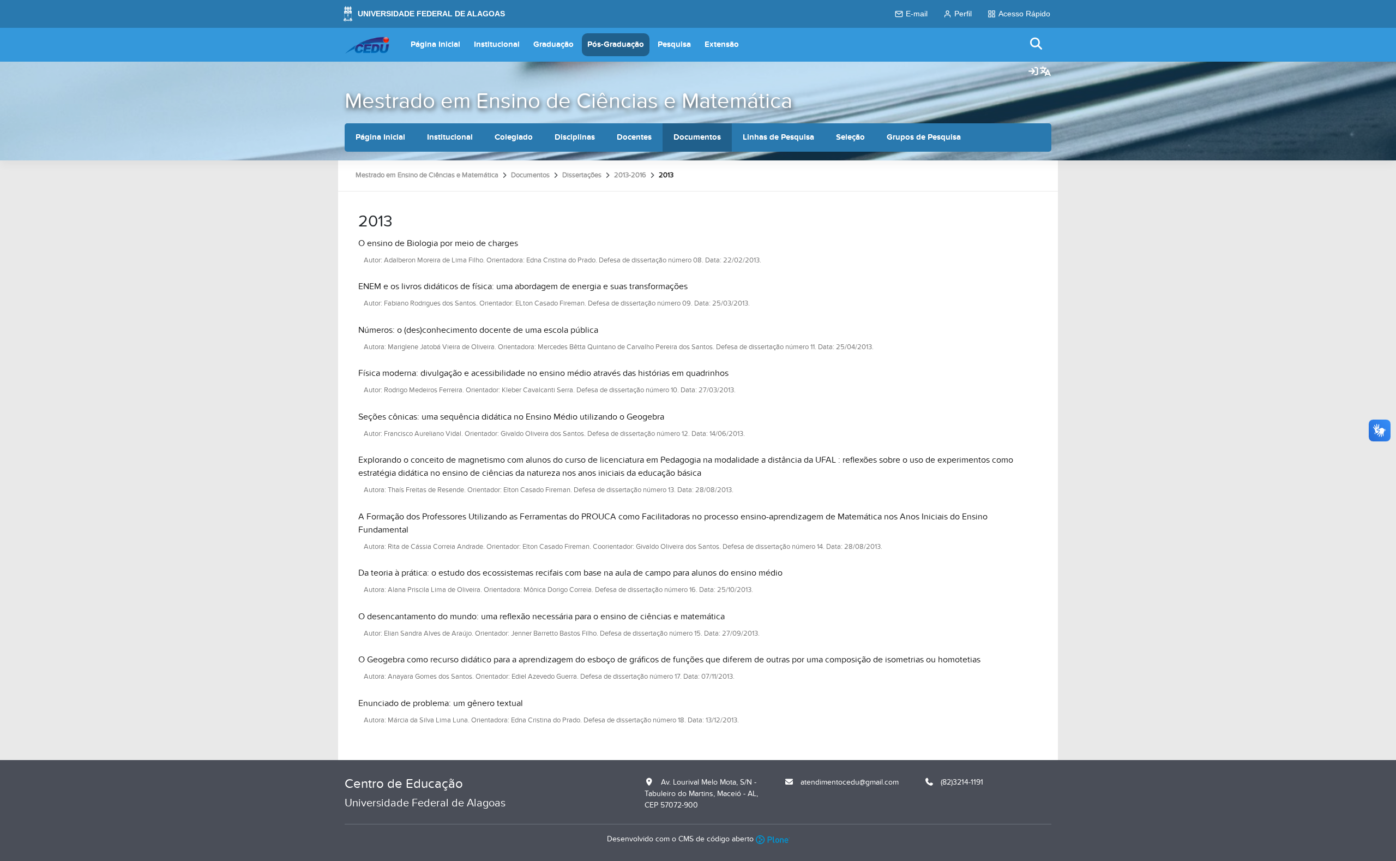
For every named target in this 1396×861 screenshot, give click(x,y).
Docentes (634, 137)
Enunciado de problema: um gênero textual (440, 703)
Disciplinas (575, 137)
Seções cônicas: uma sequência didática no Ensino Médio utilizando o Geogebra (511, 416)
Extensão (722, 44)
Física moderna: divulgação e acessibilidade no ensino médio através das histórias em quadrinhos (543, 373)
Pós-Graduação (615, 44)
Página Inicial (435, 44)
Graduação (553, 44)
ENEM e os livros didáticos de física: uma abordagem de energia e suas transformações (523, 286)
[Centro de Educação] (367, 44)
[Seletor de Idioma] (1045, 72)
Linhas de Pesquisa (778, 137)
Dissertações (581, 175)
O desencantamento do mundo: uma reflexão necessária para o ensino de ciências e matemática (541, 616)
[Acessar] (1033, 72)
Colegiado (514, 137)
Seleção (850, 137)
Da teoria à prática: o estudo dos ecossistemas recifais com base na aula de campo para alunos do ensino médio (570, 572)
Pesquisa (674, 44)
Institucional (497, 44)
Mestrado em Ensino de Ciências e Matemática (568, 101)
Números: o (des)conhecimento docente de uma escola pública (478, 330)
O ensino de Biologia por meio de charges (438, 243)
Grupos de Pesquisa (924, 137)
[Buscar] (1037, 44)
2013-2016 (630, 175)
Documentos (697, 137)
